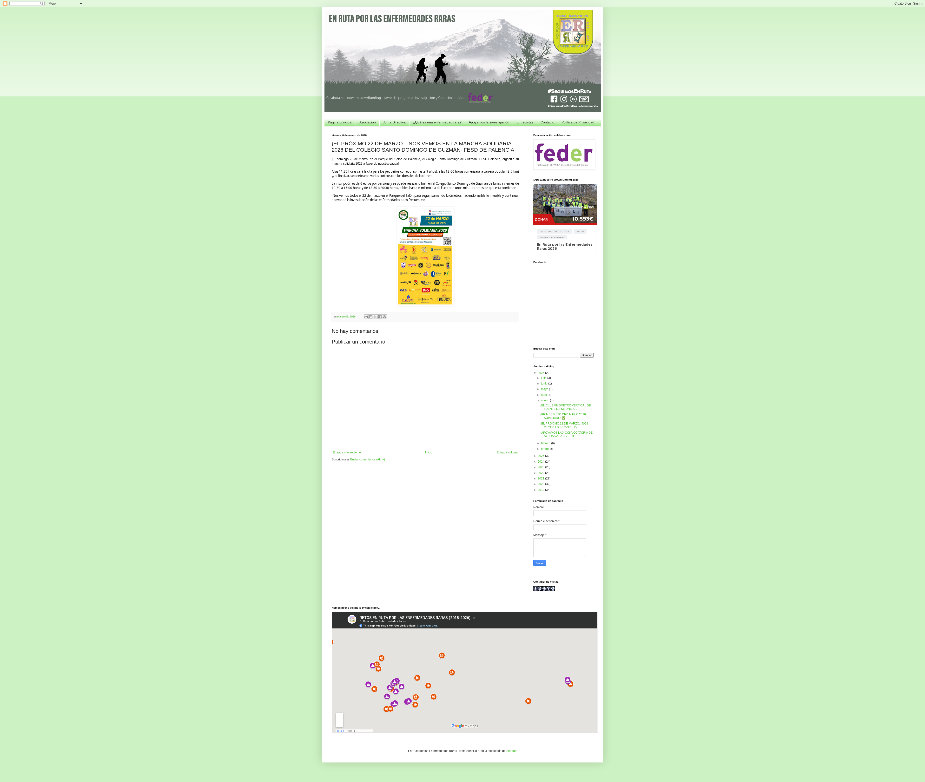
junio (544, 383)
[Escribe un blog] (370, 316)
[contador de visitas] (544, 590)
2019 (541, 490)
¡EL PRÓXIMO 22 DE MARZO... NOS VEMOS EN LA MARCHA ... (564, 425)
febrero (546, 443)
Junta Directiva (394, 122)
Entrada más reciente (347, 452)
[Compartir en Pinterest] (384, 316)
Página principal (340, 122)
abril (544, 395)
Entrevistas (524, 122)
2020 (541, 484)
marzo (545, 400)
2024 (541, 461)
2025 (541, 456)
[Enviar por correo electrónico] (366, 316)
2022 (541, 473)
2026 (541, 373)
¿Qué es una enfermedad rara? (437, 122)
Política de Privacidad (578, 122)
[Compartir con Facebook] (379, 316)
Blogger (511, 751)
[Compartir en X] (375, 316)
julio (544, 378)
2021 (541, 478)
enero (545, 449)
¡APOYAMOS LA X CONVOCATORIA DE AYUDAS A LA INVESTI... (566, 434)
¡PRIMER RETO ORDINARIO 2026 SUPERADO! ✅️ (563, 416)
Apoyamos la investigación (489, 122)
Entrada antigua (507, 452)
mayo (545, 389)
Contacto (547, 122)
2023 (541, 467)
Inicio (428, 452)
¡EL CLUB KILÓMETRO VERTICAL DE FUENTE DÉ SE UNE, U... (565, 407)
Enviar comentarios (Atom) (367, 459)
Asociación (367, 122)
